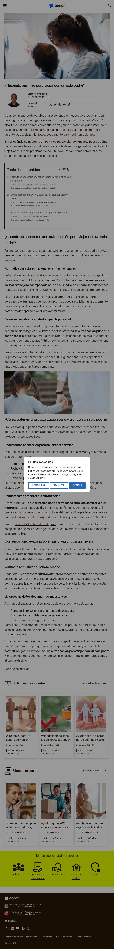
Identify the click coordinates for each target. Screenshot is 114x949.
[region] (57, 474)
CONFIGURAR (38, 485)
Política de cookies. (55, 478)
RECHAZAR (59, 485)
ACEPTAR (77, 485)
